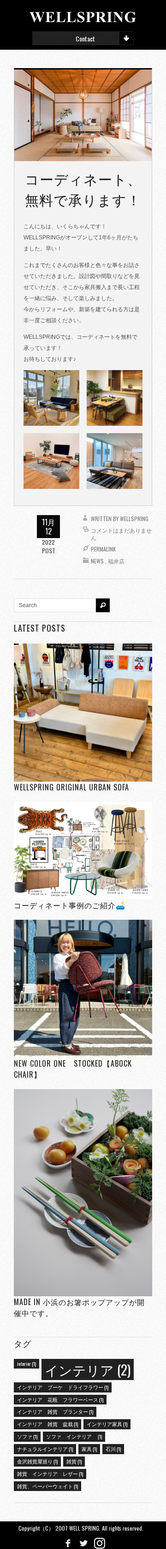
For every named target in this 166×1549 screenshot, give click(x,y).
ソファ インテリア (74, 1436)
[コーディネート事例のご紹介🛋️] (83, 850)
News (97, 561)
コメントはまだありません (121, 533)
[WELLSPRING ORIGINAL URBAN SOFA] (83, 712)
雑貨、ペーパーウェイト (47, 1486)
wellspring (134, 518)
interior (26, 1363)
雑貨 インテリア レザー (50, 1473)
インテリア (87, 1369)
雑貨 (74, 1461)
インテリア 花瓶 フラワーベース (60, 1399)
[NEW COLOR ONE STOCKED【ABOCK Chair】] (83, 988)
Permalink (103, 549)
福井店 (116, 561)
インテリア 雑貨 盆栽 (47, 1423)
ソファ (27, 1436)
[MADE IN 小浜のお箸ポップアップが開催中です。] (83, 1192)
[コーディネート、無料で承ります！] (83, 115)
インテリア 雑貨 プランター (55, 1411)
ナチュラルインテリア (45, 1448)
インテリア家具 (107, 1423)
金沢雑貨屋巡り (37, 1461)
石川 (113, 1448)
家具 (89, 1448)
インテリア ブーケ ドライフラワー (62, 1387)
